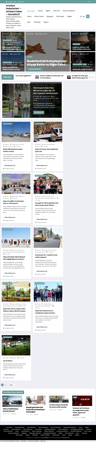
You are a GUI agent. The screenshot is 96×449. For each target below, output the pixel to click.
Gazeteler (35, 435)
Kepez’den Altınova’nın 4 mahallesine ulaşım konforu (45, 312)
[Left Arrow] (90, 77)
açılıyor (13, 304)
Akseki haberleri (19, 427)
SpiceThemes (65, 437)
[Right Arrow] (93, 77)
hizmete (5, 252)
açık (16, 40)
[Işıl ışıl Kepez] (16, 345)
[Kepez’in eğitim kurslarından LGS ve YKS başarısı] (16, 184)
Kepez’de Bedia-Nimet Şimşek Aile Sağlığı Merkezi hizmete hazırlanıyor (14, 258)
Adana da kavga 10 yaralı (82, 69)
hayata (52, 196)
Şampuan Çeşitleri (33, 441)
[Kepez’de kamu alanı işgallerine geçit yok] (48, 132)
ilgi (10, 42)
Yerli (17, 306)
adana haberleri (86, 66)
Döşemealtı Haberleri (69, 427)
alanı (44, 144)
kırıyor (13, 42)
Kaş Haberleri (25, 431)
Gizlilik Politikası (45, 435)
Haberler (89, 429)
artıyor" (21, 62)
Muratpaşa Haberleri (50, 433)
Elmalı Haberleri (16, 429)
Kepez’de (37, 146)
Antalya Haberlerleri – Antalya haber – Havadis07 (14, 10)
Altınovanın (50, 304)
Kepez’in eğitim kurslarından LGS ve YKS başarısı (37, 77)
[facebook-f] (79, 2)
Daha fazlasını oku (30, 69)
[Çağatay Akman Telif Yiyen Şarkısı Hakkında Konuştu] (83, 41)
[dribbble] (84, 2)
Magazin (50, 16)
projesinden (53, 198)
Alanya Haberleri (43, 427)
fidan (24, 304)
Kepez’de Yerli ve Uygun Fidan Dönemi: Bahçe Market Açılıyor (14, 310)
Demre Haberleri (56, 427)
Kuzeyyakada (38, 252)
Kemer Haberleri (37, 431)
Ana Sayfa (31, 11)
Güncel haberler (69, 11)
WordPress (46, 437)
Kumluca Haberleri (13, 433)
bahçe (44, 196)
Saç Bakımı (24, 441)
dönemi (21, 304)
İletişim (70, 435)
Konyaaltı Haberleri (62, 431)
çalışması (54, 250)
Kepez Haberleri (7, 40)
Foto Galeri (38, 429)
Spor (29, 22)
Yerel (84, 64)
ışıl (12, 357)
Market (48, 198)
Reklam (77, 435)
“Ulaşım (16, 62)
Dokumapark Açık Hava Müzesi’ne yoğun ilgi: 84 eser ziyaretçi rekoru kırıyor (12, 48)
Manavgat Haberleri (35, 433)
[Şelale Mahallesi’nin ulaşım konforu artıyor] (16, 132)
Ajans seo (43, 441)
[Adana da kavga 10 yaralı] (83, 62)
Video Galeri (76, 44)
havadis (6, 34)
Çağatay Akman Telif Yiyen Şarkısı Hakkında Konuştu (81, 48)
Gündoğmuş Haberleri (77, 429)
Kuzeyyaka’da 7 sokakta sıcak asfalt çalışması (46, 256)
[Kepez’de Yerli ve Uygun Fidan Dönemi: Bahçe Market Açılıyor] (16, 291)
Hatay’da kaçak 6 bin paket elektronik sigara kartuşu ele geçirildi (82, 411)
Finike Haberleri (27, 429)
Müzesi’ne (17, 42)
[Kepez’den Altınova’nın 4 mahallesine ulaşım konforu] (48, 291)
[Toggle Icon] (87, 16)
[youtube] (89, 2)
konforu (5, 64)
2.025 (11, 385)
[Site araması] (81, 16)
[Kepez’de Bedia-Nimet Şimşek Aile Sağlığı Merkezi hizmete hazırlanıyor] (16, 237)
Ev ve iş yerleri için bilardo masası (9, 441)
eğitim (17, 196)
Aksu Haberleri (31, 427)
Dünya (40, 11)
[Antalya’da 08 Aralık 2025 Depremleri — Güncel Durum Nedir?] (42, 51)
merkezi (15, 252)
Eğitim (48, 11)
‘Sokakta (45, 250)
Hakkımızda (55, 435)
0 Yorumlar (18, 146)
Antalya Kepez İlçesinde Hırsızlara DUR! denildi (35, 406)
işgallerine (51, 144)
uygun (14, 306)
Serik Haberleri (69, 433)
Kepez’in (21, 196)
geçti (48, 196)
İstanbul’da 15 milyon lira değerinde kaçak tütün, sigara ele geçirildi (57, 411)
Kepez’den (37, 306)
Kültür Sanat (39, 16)
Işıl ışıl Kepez (7, 361)
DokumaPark (6, 42)
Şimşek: (23, 252)
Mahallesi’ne (48, 306)
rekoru (4, 44)
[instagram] (87, 2)
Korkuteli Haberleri (76, 431)
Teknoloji (37, 22)
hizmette (37, 198)
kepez (14, 357)
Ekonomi (56, 11)
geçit (47, 144)
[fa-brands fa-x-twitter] (82, 2)
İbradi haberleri (8, 431)
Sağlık (69, 16)
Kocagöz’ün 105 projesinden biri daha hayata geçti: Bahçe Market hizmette (69, 77)
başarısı (13, 196)
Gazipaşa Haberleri (50, 429)
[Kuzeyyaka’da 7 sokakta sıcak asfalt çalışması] (48, 237)
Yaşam (46, 22)
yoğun (8, 44)
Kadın (29, 16)
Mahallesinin (10, 64)
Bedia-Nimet (14, 250)
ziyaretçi (12, 44)
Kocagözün (43, 198)
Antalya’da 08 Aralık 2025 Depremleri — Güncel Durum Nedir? (41, 62)
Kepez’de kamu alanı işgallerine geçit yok (46, 150)
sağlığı (19, 252)
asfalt (49, 250)
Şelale (15, 64)
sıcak (43, 252)
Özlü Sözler (60, 16)
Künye (63, 435)
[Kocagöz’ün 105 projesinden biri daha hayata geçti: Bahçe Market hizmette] (48, 184)
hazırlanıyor (21, 250)
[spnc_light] (84, 16)
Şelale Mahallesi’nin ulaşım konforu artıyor (11, 68)
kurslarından (6, 198)
